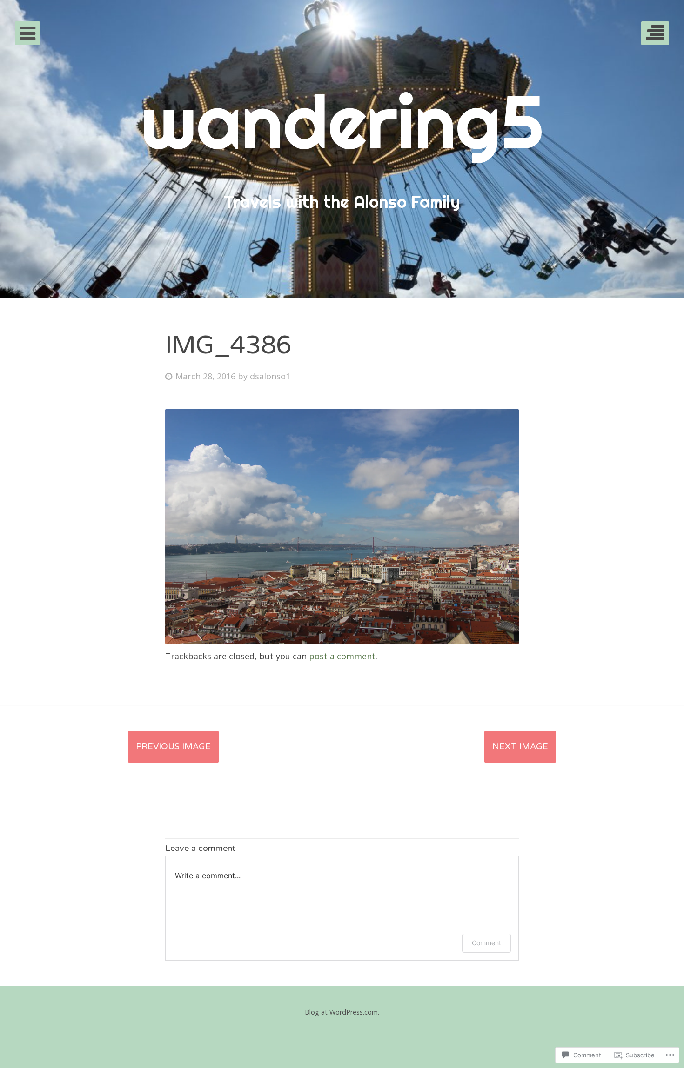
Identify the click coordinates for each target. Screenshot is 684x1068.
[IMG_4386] (342, 641)
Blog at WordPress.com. (342, 1012)
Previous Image (173, 746)
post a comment (342, 656)
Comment (486, 943)
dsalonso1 (270, 376)
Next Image (520, 746)
